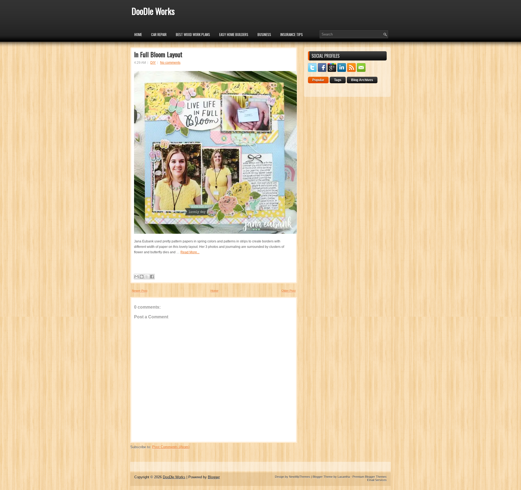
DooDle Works (153, 11)
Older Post (288, 290)
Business (264, 34)
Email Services (377, 480)
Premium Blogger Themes (369, 476)
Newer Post (139, 290)
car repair (159, 34)
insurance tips (291, 34)
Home (138, 34)
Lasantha (344, 476)
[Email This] (136, 276)
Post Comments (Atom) (170, 447)
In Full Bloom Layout (158, 54)
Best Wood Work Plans (193, 34)
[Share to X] (147, 276)
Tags (337, 80)
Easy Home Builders (233, 34)
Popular (318, 80)
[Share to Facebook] (152, 276)
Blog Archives (362, 80)
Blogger (214, 477)
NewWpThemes (299, 476)
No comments (170, 63)
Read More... (189, 252)
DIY (153, 63)
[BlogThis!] (141, 276)
